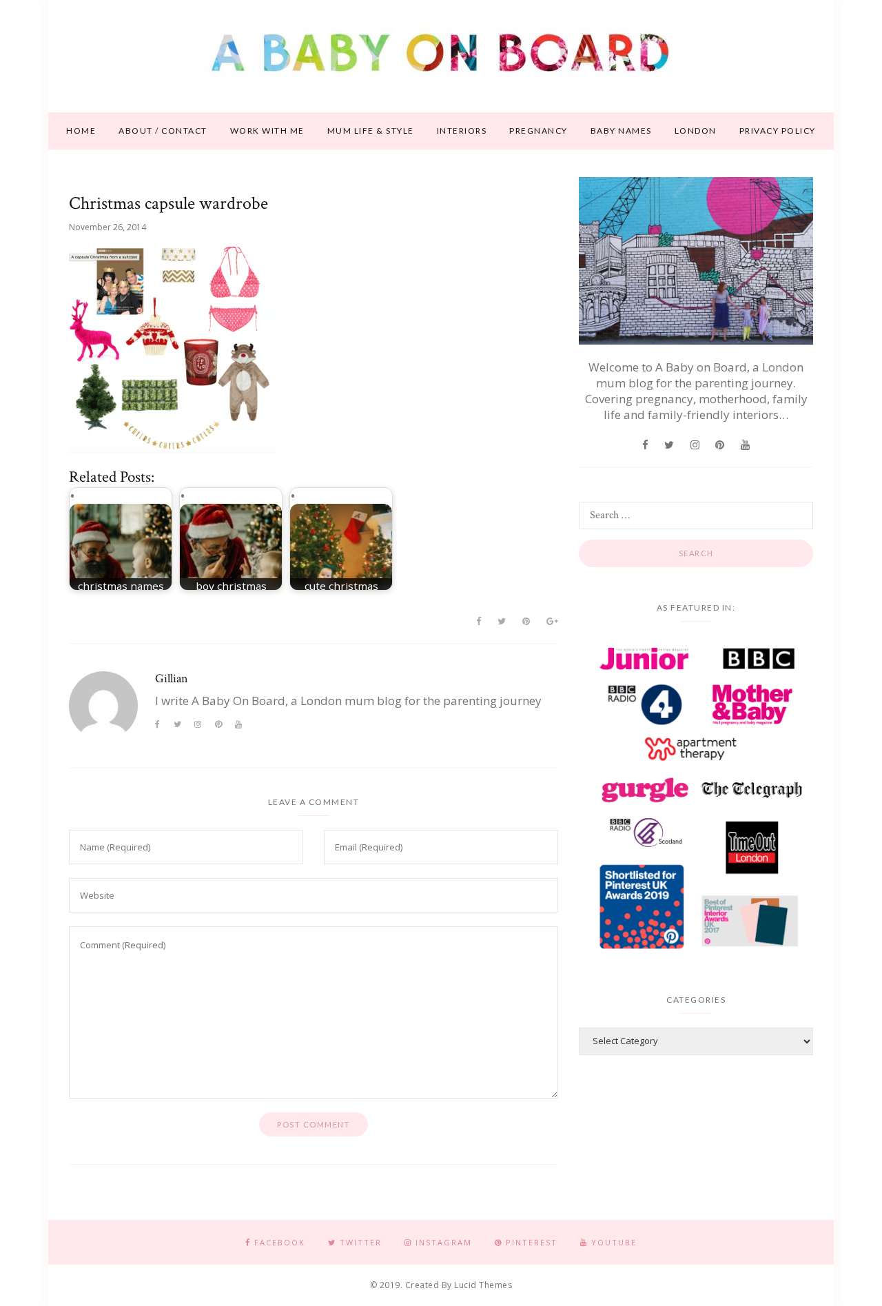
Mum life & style (370, 130)
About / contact (163, 130)
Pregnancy (538, 130)
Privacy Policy (777, 130)
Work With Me (267, 130)
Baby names (621, 130)
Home (81, 130)
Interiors (462, 130)
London (696, 130)
